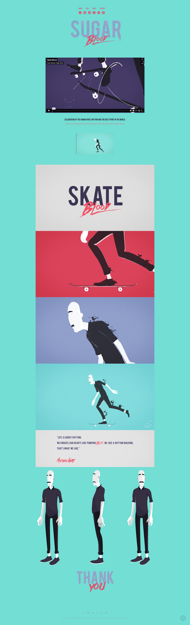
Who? (94, 8)
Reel (87, 8)
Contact (102, 8)
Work (80, 8)
